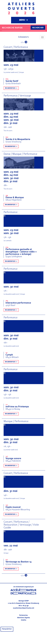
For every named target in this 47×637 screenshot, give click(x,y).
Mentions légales (23, 618)
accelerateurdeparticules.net (23, 608)
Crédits (23, 620)
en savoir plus (10, 88)
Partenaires (23, 615)
